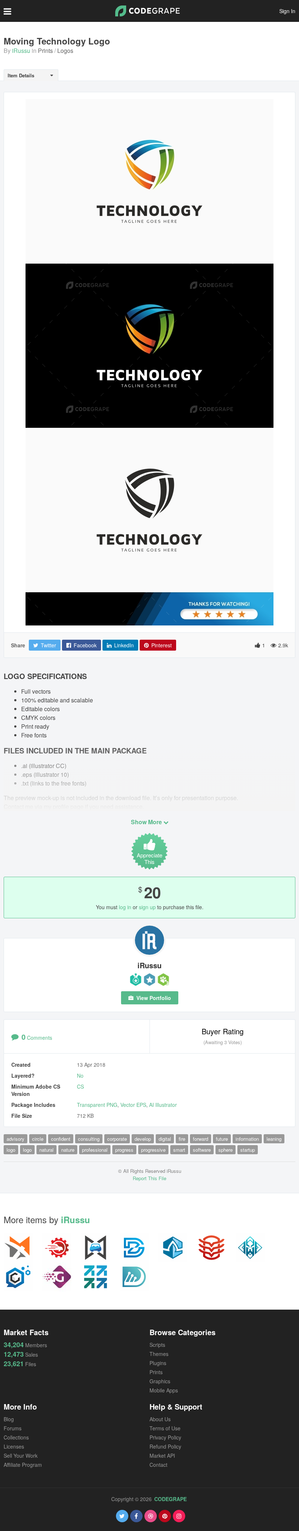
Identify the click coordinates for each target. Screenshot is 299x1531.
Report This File (149, 1178)
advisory (15, 1138)
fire (182, 1138)
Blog (9, 1419)
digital (165, 1138)
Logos (65, 50)
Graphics (160, 1381)
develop (143, 1138)
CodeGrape (170, 1499)
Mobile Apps (164, 1390)
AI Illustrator (163, 1104)
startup (247, 1149)
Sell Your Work (21, 1455)
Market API (162, 1455)
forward (200, 1138)
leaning (274, 1138)
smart (179, 1149)
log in (125, 907)
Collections (16, 1437)
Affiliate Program (23, 1464)
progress (124, 1149)
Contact (158, 1464)
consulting (89, 1138)
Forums (13, 1428)
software (202, 1149)
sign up (147, 907)
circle (37, 1138)
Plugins (158, 1363)
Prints (45, 50)
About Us (160, 1419)
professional (95, 1149)
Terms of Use (165, 1428)
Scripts (157, 1344)
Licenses (14, 1446)
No (80, 1075)
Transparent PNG (97, 1104)
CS (80, 1086)
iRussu (21, 50)
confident (60, 1138)
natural (46, 1149)
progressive (153, 1149)
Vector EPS (133, 1104)
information (247, 1138)
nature (67, 1149)
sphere (225, 1149)
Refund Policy (165, 1446)
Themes (159, 1353)
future (222, 1138)
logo (11, 1149)
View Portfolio (153, 997)
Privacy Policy (165, 1437)
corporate (117, 1138)
